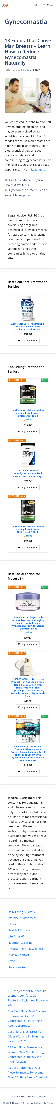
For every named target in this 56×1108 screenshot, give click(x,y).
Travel (12, 961)
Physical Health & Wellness (26, 949)
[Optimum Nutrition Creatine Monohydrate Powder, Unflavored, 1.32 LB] (27, 511)
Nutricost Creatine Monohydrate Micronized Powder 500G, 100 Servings (28, 473)
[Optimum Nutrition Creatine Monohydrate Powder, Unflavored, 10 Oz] (27, 395)
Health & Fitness (20, 180)
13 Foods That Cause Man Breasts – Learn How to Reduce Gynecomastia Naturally (28, 51)
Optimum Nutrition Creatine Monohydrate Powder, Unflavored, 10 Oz (28, 413)
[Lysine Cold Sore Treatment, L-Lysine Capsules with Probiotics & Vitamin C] (27, 308)
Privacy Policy (17, 1096)
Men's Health (38, 190)
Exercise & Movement (22, 918)
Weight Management (19, 195)
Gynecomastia (18, 190)
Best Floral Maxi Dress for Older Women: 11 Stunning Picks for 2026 (26, 1036)
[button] (36, 5)
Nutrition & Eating (20, 942)
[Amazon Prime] (28, 420)
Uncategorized (18, 967)
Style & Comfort (18, 955)
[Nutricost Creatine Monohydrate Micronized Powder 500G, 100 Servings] (27, 455)
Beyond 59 (19, 5)
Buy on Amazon (29, 340)
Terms (31, 1096)
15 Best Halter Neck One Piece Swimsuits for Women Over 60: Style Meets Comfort (27, 1072)
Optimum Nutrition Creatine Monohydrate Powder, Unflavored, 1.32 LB (28, 529)
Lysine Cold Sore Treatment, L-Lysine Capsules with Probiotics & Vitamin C (28, 326)
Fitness (12, 924)
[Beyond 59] (5, 5)
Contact (42, 1096)
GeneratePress (44, 1102)
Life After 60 (16, 936)
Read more (38, 169)
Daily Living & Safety (21, 912)
